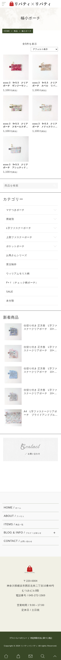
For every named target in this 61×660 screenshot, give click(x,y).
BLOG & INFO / (22, 532)
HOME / (12, 507)
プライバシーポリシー (18, 638)
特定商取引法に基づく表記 (41, 638)
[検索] (55, 186)
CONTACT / (18, 540)
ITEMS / (13, 524)
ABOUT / (14, 515)
